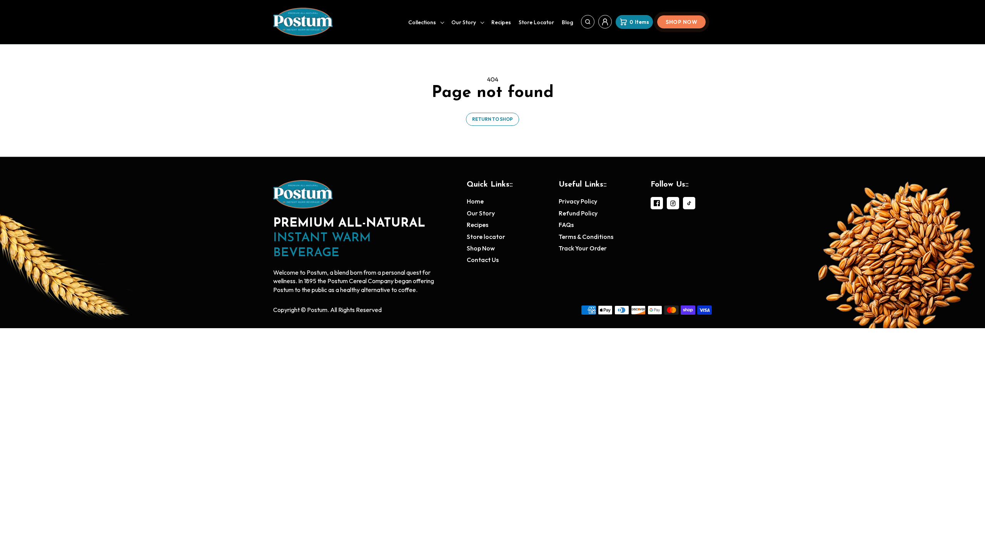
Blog (567, 22)
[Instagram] (673, 203)
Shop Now (681, 21)
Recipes (501, 22)
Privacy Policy (578, 201)
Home (475, 201)
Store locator (536, 22)
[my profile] (605, 21)
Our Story (463, 22)
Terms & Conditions (586, 236)
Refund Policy (578, 213)
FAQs (566, 225)
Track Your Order (583, 248)
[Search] (587, 21)
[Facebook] (657, 203)
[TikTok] (689, 203)
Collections (422, 22)
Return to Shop (492, 119)
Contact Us (483, 260)
